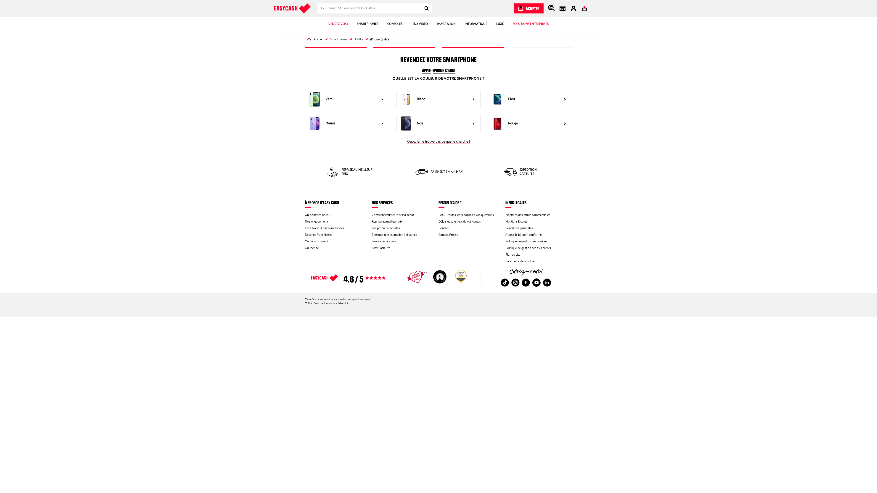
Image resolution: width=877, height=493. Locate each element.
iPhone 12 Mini (444, 69)
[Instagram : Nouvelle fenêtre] (515, 282)
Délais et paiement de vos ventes (459, 221)
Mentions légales (516, 221)
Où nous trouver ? (316, 241)
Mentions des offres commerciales (527, 215)
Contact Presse (448, 235)
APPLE (426, 69)
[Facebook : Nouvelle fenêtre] (526, 282)
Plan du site (512, 254)
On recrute (312, 248)
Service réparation (384, 241)
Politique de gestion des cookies (526, 241)
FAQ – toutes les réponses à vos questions (466, 215)
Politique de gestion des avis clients (528, 248)
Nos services (382, 202)
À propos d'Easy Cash (322, 202)
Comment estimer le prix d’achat (393, 215)
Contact (443, 228)
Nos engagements (317, 221)
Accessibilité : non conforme (523, 235)
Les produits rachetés (386, 228)
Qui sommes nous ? (317, 215)
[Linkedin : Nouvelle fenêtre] (547, 282)
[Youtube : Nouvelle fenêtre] (536, 282)
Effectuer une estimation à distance (394, 235)
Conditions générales (519, 228)
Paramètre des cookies (520, 261)
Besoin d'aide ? (450, 202)
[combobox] (374, 8)
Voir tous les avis (356, 278)
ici (346, 303)
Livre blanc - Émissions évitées (324, 228)
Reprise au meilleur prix (387, 221)
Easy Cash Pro (381, 248)
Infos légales (515, 202)
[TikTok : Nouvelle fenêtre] (505, 282)
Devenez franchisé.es (318, 235)
